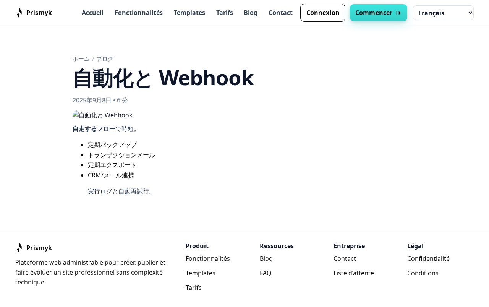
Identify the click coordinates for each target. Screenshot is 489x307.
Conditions (423, 273)
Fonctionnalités (139, 12)
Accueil (93, 12)
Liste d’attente (354, 273)
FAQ (266, 273)
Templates (189, 12)
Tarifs (224, 12)
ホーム (81, 58)
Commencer (373, 12)
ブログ (104, 58)
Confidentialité (428, 258)
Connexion (323, 12)
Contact (281, 12)
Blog (250, 12)
